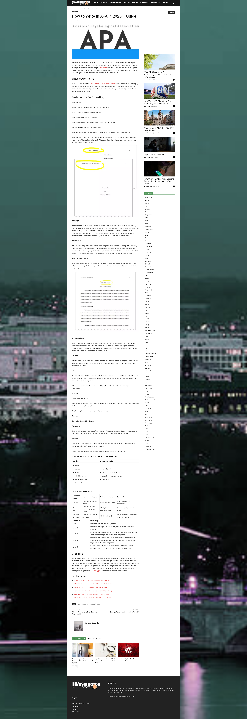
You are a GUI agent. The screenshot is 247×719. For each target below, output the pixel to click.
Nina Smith (147, 106)
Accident (148, 200)
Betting (147, 209)
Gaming (127, 3)
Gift (146, 310)
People (147, 391)
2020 (79, 604)
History (147, 322)
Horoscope (148, 333)
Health (135, 3)
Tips (146, 429)
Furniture (148, 296)
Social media (149, 408)
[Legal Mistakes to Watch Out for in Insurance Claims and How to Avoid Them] (105, 650)
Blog (146, 220)
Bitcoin (147, 218)
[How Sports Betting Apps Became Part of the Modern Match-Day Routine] (159, 168)
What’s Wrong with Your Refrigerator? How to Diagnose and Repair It (82, 660)
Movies (147, 377)
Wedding (148, 446)
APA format (103, 68)
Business (104, 3)
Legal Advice (149, 348)
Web (146, 443)
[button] (172, 3)
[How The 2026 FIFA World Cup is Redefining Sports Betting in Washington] (159, 91)
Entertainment (115, 3)
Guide (98, 604)
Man (146, 362)
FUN (146, 293)
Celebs (147, 238)
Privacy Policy (76, 712)
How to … (148, 336)
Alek (145, 79)
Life (146, 351)
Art (146, 206)
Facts (146, 275)
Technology (155, 3)
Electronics (148, 267)
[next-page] (76, 666)
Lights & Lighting (150, 353)
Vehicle (147, 440)
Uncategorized (149, 437)
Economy (148, 261)
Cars (146, 235)
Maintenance (149, 359)
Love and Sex (149, 356)
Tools (146, 432)
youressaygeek (96, 571)
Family (147, 278)
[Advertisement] (159, 34)
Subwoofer (148, 417)
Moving (147, 380)
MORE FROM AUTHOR (94, 639)
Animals (147, 203)
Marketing (148, 365)
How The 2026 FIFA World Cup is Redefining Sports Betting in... (158, 102)
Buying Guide (149, 229)
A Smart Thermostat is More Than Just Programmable (85, 613)
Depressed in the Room (154, 154)
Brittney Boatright (78, 20)
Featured (148, 284)
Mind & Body (149, 371)
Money (147, 374)
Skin (146, 406)
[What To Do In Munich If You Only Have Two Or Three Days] (159, 117)
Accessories (148, 197)
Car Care (148, 232)
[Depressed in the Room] (159, 144)
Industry (147, 339)
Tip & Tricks (148, 426)
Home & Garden (150, 330)
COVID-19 (148, 252)
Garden (147, 307)
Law (146, 345)
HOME (96, 3)
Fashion (147, 281)
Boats (146, 223)
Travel (165, 3)
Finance (147, 287)
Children (148, 241)
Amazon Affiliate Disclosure (81, 703)
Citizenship (148, 247)
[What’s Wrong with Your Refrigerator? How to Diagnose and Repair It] (82, 650)
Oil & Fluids (148, 388)
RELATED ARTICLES (79, 639)
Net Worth (144, 3)
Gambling (148, 299)
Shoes (147, 403)
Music (147, 382)
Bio (146, 212)
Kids (146, 342)
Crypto (147, 255)
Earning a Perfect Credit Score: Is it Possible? (124, 612)
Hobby (147, 325)
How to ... (79, 9)
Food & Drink (149, 290)
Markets (147, 368)
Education (148, 264)
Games (147, 301)
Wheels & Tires (150, 449)
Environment (149, 273)
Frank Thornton (148, 133)
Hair (146, 316)
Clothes (147, 249)
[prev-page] (73, 666)
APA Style (92, 604)
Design (147, 258)
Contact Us (75, 706)
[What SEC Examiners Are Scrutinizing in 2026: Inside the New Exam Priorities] (159, 62)
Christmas (148, 244)
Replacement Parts (151, 400)
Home (73, 9)
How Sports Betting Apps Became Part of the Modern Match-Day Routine (159, 181)
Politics (147, 394)
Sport (146, 411)
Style (146, 414)
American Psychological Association (102, 84)
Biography (148, 215)
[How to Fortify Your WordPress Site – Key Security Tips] (128, 650)
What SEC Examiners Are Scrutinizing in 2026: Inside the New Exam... (157, 74)
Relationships (149, 397)
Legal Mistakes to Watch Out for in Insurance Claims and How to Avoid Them (105, 660)
